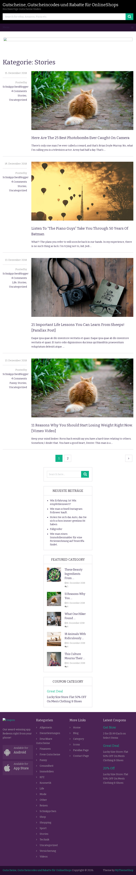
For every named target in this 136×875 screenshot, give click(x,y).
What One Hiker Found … (75, 616)
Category (78, 738)
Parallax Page (81, 750)
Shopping (45, 822)
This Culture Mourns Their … (75, 656)
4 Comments (19, 91)
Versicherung (48, 850)
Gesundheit (46, 765)
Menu (6, 27)
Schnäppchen (48, 811)
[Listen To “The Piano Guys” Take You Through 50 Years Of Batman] (82, 191)
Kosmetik (45, 782)
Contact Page (81, 755)
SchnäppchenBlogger (16, 86)
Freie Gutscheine (50, 754)
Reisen (44, 805)
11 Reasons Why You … (75, 596)
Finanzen (45, 748)
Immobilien (47, 771)
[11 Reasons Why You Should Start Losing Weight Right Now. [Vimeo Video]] (82, 388)
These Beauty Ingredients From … (73, 574)
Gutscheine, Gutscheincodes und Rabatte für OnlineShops (60, 5)
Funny (13, 383)
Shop (43, 816)
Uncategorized (18, 99)
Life (14, 282)
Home (77, 727)
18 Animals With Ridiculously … (75, 636)
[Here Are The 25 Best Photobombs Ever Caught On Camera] (82, 100)
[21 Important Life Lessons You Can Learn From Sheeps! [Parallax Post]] (82, 287)
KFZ (42, 777)
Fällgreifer (56, 529)
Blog (75, 733)
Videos (44, 856)
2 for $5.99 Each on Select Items (114, 735)
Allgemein (46, 727)
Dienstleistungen (50, 733)
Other (43, 799)
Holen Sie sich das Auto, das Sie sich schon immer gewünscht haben (68, 521)
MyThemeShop (124, 870)
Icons (76, 744)
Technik (44, 839)
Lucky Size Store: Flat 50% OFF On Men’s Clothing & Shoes (66, 699)
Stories (22, 95)
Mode (43, 794)
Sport (43, 828)
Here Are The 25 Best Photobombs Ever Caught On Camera (80, 138)
